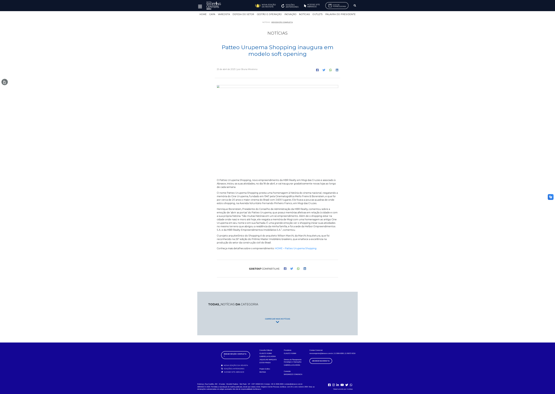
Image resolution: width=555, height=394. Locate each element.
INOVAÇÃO (290, 14)
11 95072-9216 (350, 353)
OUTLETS (317, 14)
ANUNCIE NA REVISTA (320, 361)
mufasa (350, 389)
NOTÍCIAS (304, 14)
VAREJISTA (224, 14)
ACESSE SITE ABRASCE (234, 372)
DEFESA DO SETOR (243, 14)
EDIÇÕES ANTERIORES (234, 369)
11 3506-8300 (339, 353)
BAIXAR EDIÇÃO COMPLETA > (235, 355)
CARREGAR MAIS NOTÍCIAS (277, 319)
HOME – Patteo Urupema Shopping (296, 248)
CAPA (212, 14)
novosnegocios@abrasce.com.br (321, 353)
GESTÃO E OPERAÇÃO (269, 14)
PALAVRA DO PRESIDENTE (340, 14)
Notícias (277, 33)
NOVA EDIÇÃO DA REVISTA (235, 365)
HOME (203, 14)
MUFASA (262, 372)
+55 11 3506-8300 (277, 384)
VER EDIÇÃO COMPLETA (282, 22)
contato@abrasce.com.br (294, 384)
